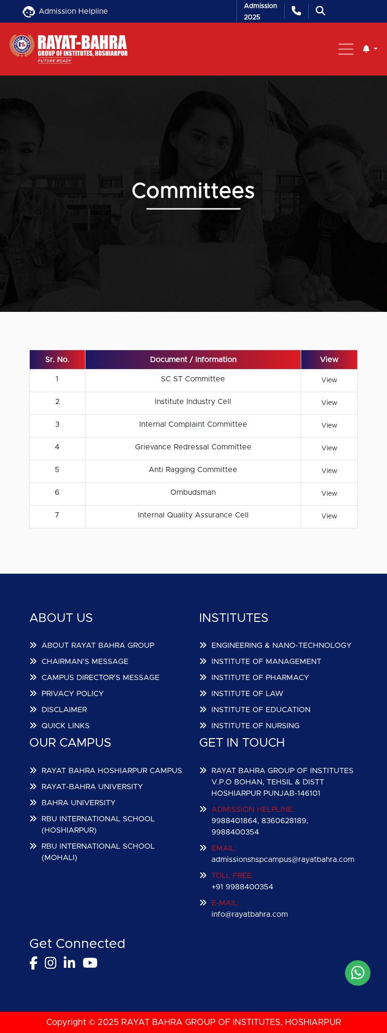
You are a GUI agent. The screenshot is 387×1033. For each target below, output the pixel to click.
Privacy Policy (73, 693)
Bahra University (79, 803)
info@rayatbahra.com (249, 914)
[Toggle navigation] (346, 49)
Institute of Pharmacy (260, 677)
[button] (370, 49)
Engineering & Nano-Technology (281, 645)
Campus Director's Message (101, 677)
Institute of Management (266, 661)
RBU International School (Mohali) (98, 852)
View (329, 380)
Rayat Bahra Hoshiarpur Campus (112, 771)
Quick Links (66, 726)
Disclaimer (64, 710)
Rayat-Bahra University (92, 787)
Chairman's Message (85, 661)
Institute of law (247, 693)
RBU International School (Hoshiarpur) (98, 824)
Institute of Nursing (255, 726)
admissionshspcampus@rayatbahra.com (282, 859)
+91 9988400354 (242, 887)
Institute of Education (261, 710)
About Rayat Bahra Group (98, 645)
